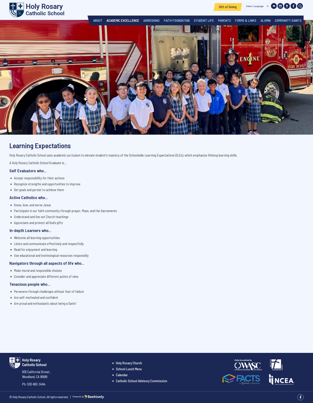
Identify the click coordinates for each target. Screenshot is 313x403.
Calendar (122, 375)
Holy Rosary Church (129, 363)
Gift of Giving (228, 7)
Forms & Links (245, 20)
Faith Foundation (177, 20)
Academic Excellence (123, 20)
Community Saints (288, 20)
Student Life (204, 20)
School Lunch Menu (129, 369)
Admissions (151, 20)
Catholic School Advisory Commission (141, 381)
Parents (224, 20)
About (97, 20)
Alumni (265, 20)
